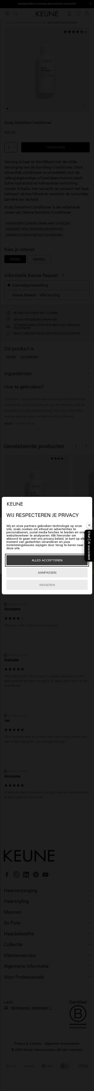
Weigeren (47, 585)
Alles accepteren (47, 560)
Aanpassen (47, 572)
